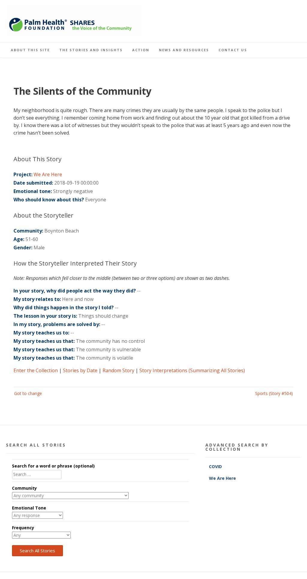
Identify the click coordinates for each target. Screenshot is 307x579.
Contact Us (233, 50)
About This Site (30, 50)
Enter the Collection (35, 370)
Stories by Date (80, 370)
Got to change (28, 393)
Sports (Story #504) (274, 393)
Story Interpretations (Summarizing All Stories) (192, 370)
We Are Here (48, 174)
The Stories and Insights (91, 50)
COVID (216, 466)
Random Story (118, 370)
